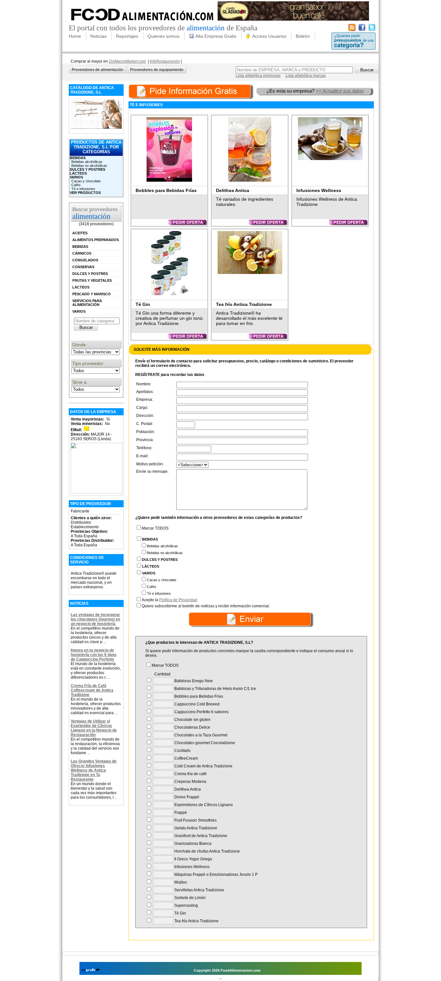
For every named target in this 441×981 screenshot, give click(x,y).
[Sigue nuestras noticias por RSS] (351, 29)
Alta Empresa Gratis (215, 36)
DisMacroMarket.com (127, 61)
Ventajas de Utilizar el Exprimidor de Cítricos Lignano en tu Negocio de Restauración (94, 728)
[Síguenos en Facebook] (361, 29)
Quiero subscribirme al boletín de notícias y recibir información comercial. (206, 606)
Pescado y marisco (91, 294)
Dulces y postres (87, 169)
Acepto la (169, 600)
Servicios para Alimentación (87, 303)
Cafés (76, 185)
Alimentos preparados (95, 240)
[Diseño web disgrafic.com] (90, 970)
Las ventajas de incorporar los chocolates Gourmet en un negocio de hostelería (95, 619)
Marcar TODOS (155, 528)
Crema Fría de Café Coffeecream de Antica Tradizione (92, 690)
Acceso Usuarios (269, 36)
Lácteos (78, 173)
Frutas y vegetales (92, 280)
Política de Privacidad (178, 600)
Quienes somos (163, 36)
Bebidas (78, 158)
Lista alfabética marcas (305, 75)
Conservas (83, 267)
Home (75, 36)
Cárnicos (81, 253)
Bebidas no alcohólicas (89, 165)
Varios (76, 177)
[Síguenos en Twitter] (371, 29)
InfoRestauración (165, 61)
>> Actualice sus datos (340, 91)
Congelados (85, 260)
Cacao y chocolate (86, 181)
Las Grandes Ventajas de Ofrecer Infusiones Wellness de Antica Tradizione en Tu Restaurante (94, 770)
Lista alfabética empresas (258, 75)
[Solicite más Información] (191, 90)
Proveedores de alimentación (97, 69)
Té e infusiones (83, 189)
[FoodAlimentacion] (142, 22)
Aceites (79, 233)
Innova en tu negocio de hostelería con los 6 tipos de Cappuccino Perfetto (94, 655)
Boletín (303, 36)
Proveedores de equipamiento (156, 69)
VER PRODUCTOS (85, 193)
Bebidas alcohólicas (86, 162)
